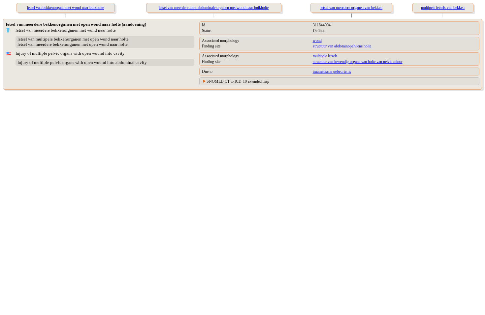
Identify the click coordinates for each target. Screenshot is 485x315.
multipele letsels (325, 56)
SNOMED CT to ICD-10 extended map (238, 81)
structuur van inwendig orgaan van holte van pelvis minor (358, 61)
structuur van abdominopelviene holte (342, 46)
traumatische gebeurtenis (332, 71)
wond (317, 40)
